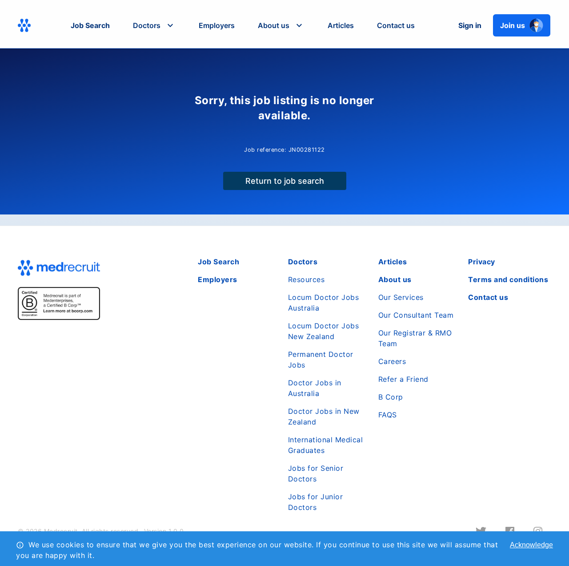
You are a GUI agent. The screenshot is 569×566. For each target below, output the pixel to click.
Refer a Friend (403, 379)
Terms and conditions (508, 279)
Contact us (396, 25)
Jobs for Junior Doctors (315, 502)
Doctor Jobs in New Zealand (324, 416)
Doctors (303, 261)
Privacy (481, 261)
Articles (341, 25)
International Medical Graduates (325, 445)
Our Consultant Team (416, 315)
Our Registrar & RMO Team (415, 338)
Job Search (90, 25)
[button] (154, 25)
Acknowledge (531, 545)
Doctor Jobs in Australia (314, 388)
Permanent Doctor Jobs (320, 359)
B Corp (390, 396)
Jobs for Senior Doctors (316, 473)
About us (395, 279)
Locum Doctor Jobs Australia (323, 302)
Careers (392, 361)
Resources (306, 279)
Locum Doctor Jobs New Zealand (323, 331)
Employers (217, 25)
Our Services (401, 297)
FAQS (387, 414)
